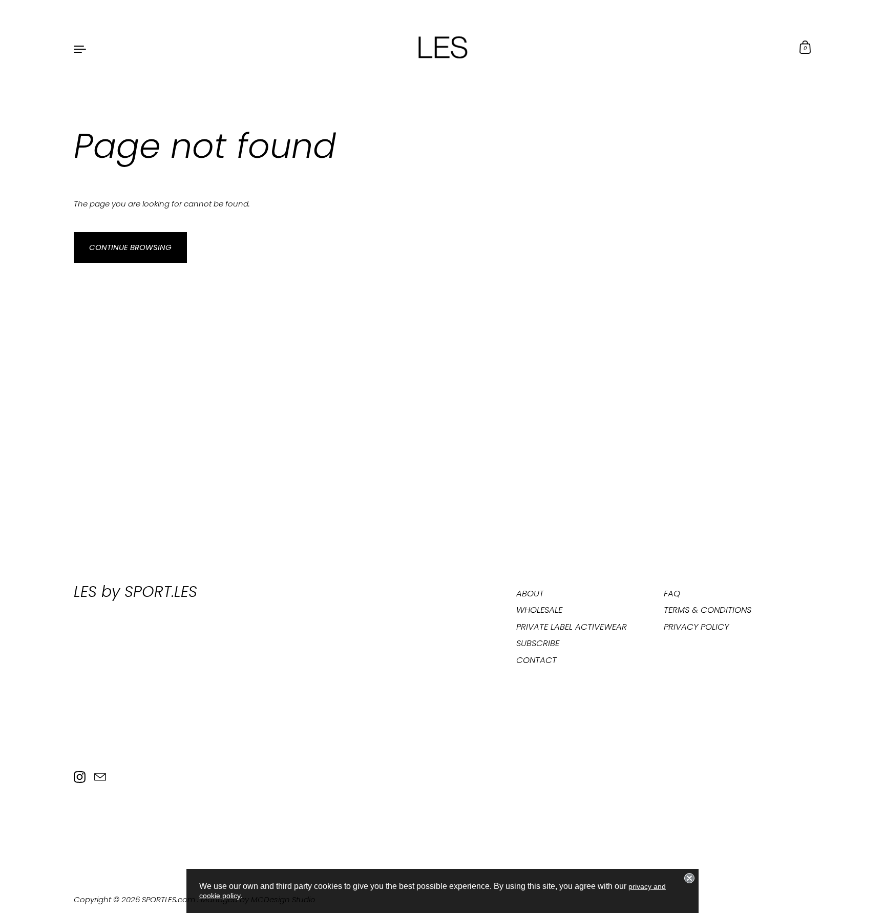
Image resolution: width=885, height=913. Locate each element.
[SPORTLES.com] (442, 48)
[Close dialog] (689, 878)
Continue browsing (130, 247)
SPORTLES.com (169, 899)
